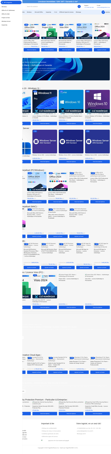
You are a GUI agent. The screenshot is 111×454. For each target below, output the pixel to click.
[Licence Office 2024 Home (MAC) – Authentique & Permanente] (102, 31)
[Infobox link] (89, 6)
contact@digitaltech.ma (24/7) (85, 431)
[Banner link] (58, 69)
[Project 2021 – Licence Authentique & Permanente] (71, 275)
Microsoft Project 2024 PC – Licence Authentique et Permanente (48, 42)
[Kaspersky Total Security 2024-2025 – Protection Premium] (71, 403)
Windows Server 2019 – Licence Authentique (70, 155)
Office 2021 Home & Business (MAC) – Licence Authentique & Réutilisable (56, 216)
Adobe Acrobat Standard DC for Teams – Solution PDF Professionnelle (56, 364)
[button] (102, 49)
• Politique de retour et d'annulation (51, 431)
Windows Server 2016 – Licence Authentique (97, 155)
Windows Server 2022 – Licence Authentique (44, 155)
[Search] (79, 6)
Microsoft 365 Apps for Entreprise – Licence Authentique (100, 251)
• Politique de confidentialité (49, 428)
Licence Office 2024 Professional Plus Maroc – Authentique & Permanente (31, 42)
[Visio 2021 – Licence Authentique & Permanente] (97, 275)
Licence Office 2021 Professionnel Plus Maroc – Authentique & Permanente (78, 180)
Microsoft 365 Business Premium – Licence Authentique (65, 251)
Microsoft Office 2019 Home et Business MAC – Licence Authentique (77, 214)
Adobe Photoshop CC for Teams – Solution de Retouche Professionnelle (99, 363)
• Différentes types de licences (49, 436)
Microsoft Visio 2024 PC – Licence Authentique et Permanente (66, 42)
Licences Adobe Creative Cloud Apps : (23, 355)
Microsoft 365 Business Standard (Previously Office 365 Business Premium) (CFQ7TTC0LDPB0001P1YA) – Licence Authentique (31, 253)
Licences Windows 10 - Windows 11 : (23, 88)
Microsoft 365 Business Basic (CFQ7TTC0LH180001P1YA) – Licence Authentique (49, 251)
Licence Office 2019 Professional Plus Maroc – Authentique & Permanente (99, 180)
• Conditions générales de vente (50, 433)
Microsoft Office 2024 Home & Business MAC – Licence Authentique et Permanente (35, 214)
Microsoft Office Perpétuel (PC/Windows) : (25, 170)
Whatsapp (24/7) (81, 433)
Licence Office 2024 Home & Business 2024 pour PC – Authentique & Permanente (84, 42)
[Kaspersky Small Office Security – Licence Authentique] (97, 403)
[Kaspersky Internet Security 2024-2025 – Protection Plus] (44, 403)
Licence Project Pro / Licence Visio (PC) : (25, 272)
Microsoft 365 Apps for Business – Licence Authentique (82, 251)
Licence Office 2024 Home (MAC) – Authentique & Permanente (101, 42)
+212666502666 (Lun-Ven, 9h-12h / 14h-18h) (89, 428)
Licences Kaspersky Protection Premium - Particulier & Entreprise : (37, 399)
